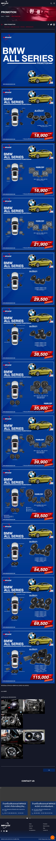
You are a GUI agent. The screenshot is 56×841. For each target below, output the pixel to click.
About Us (31, 826)
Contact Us (45, 830)
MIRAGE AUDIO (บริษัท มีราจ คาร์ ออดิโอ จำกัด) (10, 839)
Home (2, 16)
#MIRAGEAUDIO (29, 27)
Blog (44, 828)
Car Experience (32, 830)
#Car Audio (7, 27)
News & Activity (46, 826)
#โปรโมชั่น (22, 27)
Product (30, 828)
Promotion (45, 824)
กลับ (49, 770)
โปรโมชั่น (7, 16)
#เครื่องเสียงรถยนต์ (15, 27)
